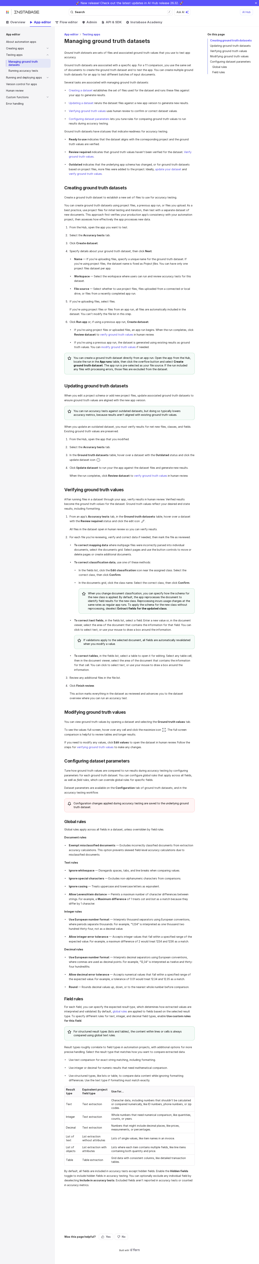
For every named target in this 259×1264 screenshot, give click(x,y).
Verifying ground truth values (228, 51)
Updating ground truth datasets (230, 45)
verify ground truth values (85, 173)
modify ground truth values (118, 347)
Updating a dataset (81, 103)
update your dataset (168, 169)
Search (122, 12)
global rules (120, 1011)
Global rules (219, 66)
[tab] (15, 22)
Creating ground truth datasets (231, 40)
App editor (71, 34)
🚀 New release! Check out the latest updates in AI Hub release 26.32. (127, 3)
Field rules (218, 72)
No (124, 1236)
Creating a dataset (81, 90)
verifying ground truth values (95, 747)
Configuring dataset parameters (230, 61)
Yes (108, 1236)
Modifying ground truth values (229, 56)
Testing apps (91, 34)
